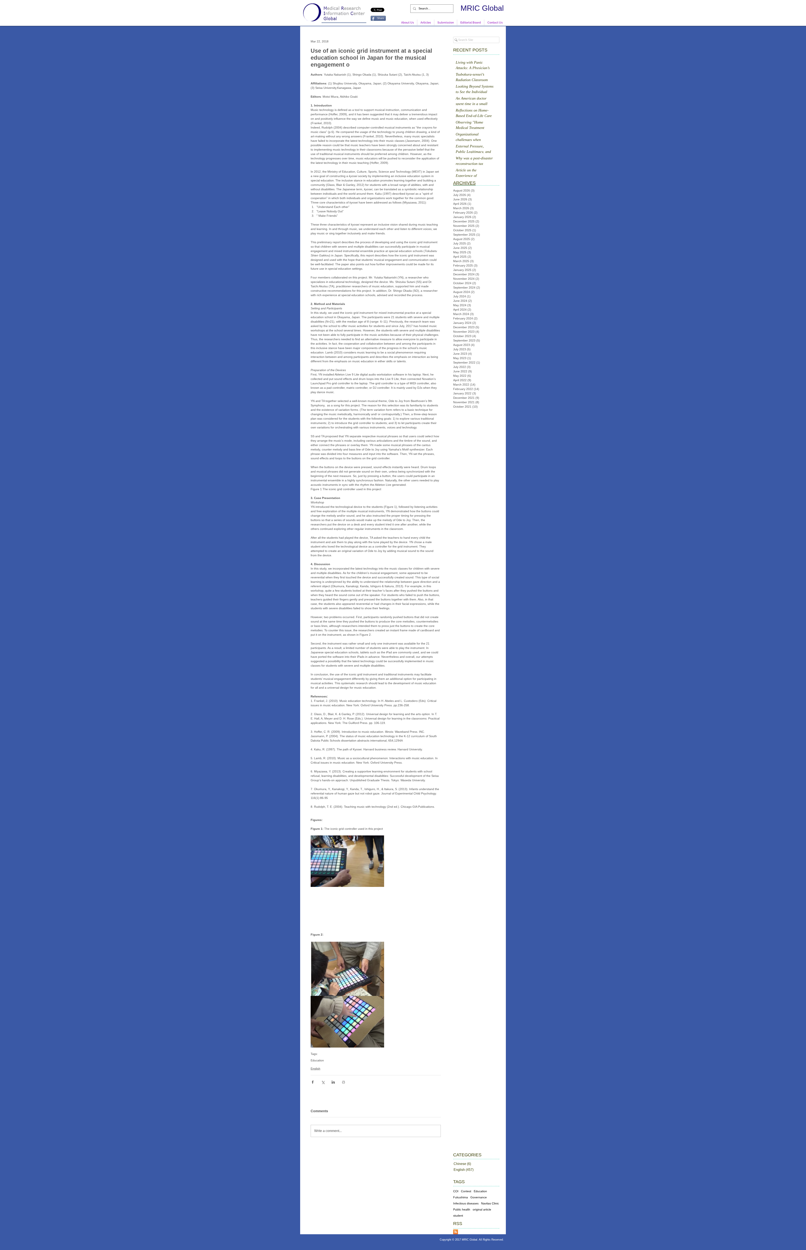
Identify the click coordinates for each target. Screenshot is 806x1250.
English (315, 1068)
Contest (466, 1191)
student (458, 1215)
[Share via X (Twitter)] (323, 1082)
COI (455, 1191)
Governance (478, 1197)
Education (317, 1060)
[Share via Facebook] (313, 1082)
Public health (461, 1209)
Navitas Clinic (490, 1203)
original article (482, 1209)
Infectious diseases (466, 1203)
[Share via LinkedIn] (333, 1082)
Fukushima (460, 1197)
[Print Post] (343, 1082)
